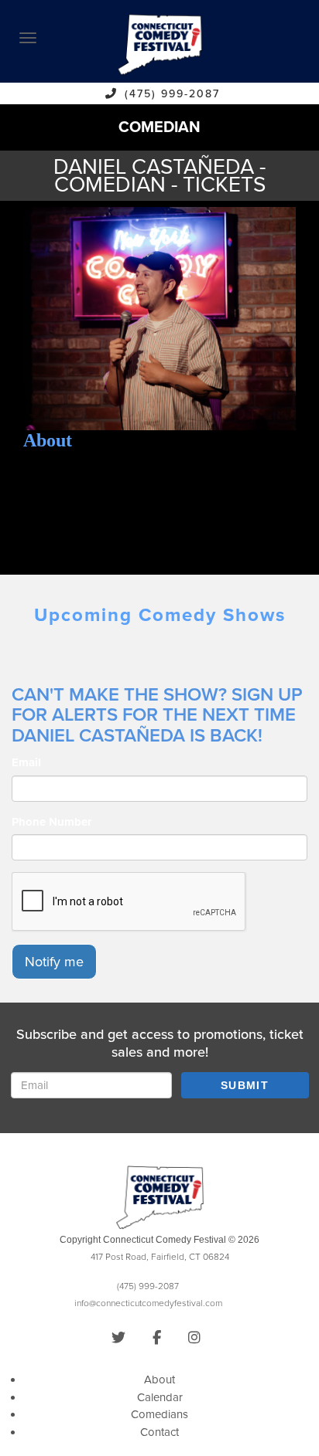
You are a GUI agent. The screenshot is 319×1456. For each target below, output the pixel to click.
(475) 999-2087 (172, 93)
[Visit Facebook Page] (157, 1337)
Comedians (159, 1414)
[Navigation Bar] (28, 37)
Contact (159, 1432)
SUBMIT (245, 1085)
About (159, 1379)
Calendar (160, 1397)
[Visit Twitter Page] (118, 1337)
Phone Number (51, 822)
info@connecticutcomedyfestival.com (148, 1303)
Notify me (54, 961)
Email (26, 762)
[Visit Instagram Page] (194, 1337)
